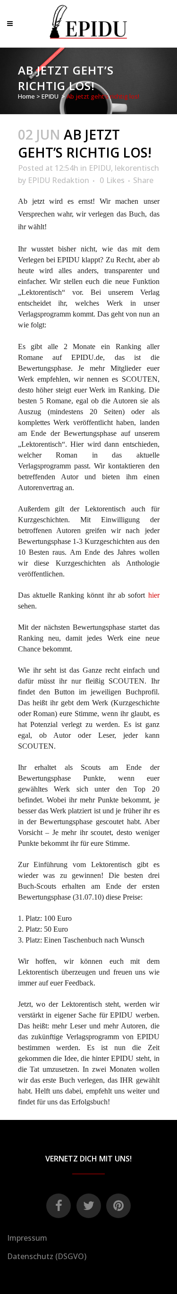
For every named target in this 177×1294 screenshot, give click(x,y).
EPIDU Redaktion (58, 180)
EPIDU (50, 96)
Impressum (27, 1238)
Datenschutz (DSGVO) (46, 1256)
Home (26, 96)
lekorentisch (137, 168)
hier (154, 595)
